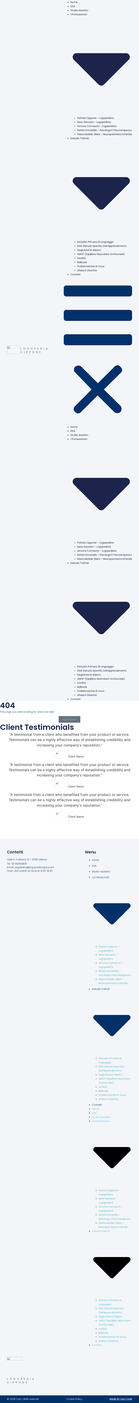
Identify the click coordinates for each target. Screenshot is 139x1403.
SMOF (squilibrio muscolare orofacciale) (101, 254)
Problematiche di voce (90, 266)
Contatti (76, 274)
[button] (98, 350)
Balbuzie (82, 262)
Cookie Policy (74, 1399)
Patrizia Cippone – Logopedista (95, 118)
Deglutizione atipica (89, 250)
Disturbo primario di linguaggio (95, 242)
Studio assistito (79, 10)
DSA (73, 6)
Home (74, 427)
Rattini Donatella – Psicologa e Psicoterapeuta (104, 130)
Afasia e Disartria (87, 270)
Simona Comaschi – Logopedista (96, 126)
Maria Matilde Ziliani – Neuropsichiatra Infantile (104, 134)
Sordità (81, 258)
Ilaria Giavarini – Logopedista (94, 122)
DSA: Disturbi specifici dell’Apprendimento (102, 246)
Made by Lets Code (121, 1399)
